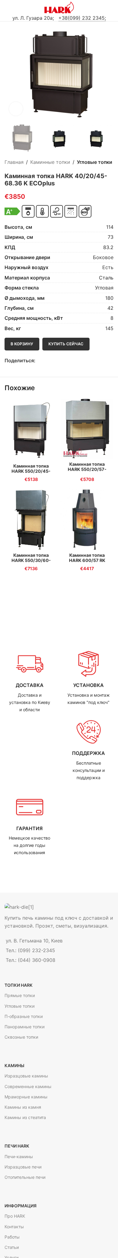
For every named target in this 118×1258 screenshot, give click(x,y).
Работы (12, 1236)
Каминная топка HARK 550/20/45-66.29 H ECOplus (31, 471)
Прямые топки (20, 995)
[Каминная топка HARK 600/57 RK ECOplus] (87, 519)
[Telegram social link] (59, 361)
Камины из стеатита (25, 1117)
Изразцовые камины (26, 1075)
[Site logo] (59, 7)
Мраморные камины (26, 1096)
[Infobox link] (29, 681)
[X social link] (45, 361)
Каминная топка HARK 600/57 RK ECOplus (87, 560)
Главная (14, 162)
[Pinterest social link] (52, 361)
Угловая (104, 288)
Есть (107, 267)
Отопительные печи (25, 1177)
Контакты (14, 1226)
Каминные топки (50, 162)
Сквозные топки (21, 1037)
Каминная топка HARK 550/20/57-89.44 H (87, 469)
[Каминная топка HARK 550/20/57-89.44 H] (87, 429)
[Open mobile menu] (7, 8)
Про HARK (15, 1216)
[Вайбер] (66, 361)
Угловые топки (94, 162)
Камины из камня (23, 1107)
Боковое (103, 257)
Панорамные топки (24, 1026)
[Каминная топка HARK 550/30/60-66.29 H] (31, 519)
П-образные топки (24, 1016)
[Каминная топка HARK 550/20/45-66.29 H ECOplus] (31, 430)
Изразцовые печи (23, 1166)
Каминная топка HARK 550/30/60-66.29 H (31, 560)
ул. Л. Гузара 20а (32, 18)
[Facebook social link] (38, 361)
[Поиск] (111, 8)
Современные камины (28, 1086)
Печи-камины (19, 1156)
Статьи (12, 1247)
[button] (11, 74)
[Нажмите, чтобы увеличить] (16, 109)
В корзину (22, 343)
